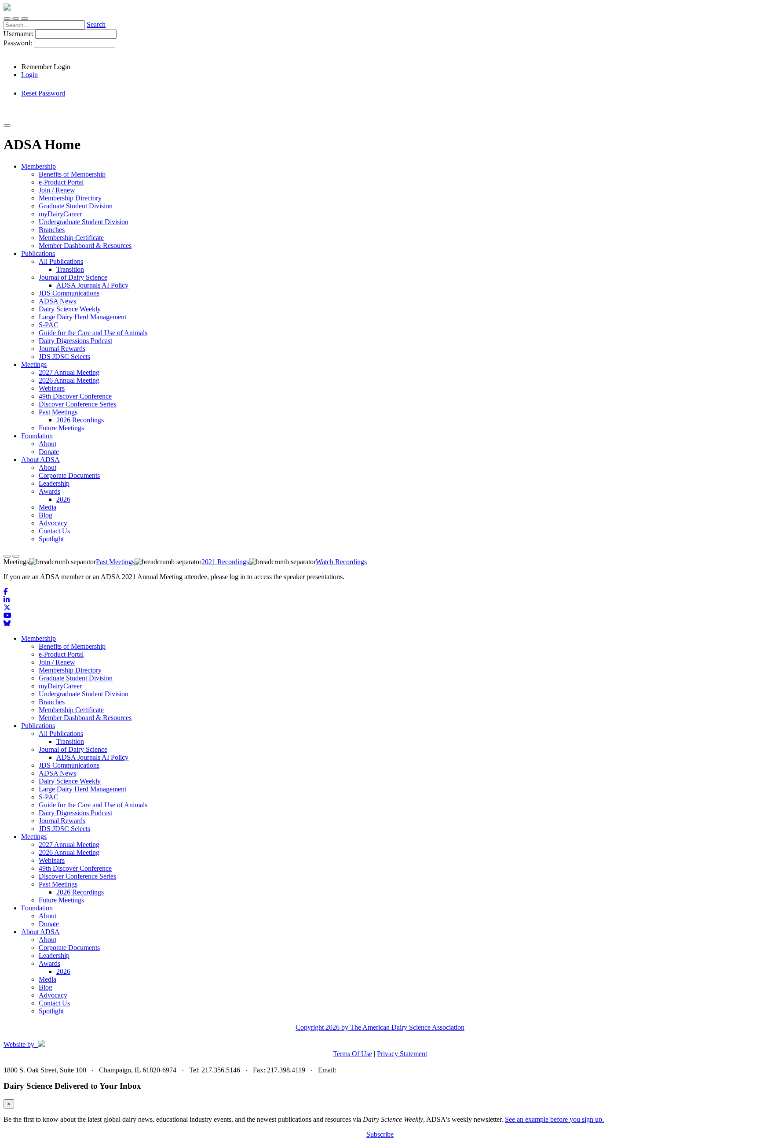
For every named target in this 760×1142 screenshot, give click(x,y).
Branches (52, 702)
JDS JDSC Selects (64, 828)
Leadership (54, 955)
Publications (38, 725)
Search (96, 24)
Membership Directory (70, 670)
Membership (38, 638)
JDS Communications (69, 765)
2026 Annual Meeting (69, 852)
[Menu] (24, 18)
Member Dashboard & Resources (85, 717)
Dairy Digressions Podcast (75, 813)
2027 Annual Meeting (69, 844)
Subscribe (380, 1134)
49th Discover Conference (75, 868)
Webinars (52, 860)
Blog (45, 987)
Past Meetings (58, 884)
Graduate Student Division (76, 678)
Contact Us (54, 1003)
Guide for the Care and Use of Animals (93, 805)
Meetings (34, 836)
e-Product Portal (61, 654)
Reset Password (43, 93)
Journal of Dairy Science (73, 749)
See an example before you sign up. (554, 1119)
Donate (49, 924)
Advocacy (53, 995)
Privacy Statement (402, 1053)
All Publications (61, 733)
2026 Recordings (80, 892)
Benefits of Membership (72, 646)
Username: (19, 33)
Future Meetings (61, 900)
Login (29, 74)
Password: (19, 43)
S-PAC (48, 797)
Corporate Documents (69, 947)
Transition (70, 741)
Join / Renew (57, 662)
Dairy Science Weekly (70, 781)
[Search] (7, 18)
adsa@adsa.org (359, 1070)
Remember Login (46, 66)
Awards (49, 963)
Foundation (37, 908)
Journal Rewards (62, 820)
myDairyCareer (60, 686)
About (47, 916)
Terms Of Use (352, 1053)
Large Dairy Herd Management (82, 789)
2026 (63, 971)
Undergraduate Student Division (83, 694)
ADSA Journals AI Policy (92, 757)
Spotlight (51, 1011)
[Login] (15, 18)
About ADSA (40, 931)
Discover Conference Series (77, 876)
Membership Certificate (71, 709)
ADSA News (57, 773)
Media (47, 979)
